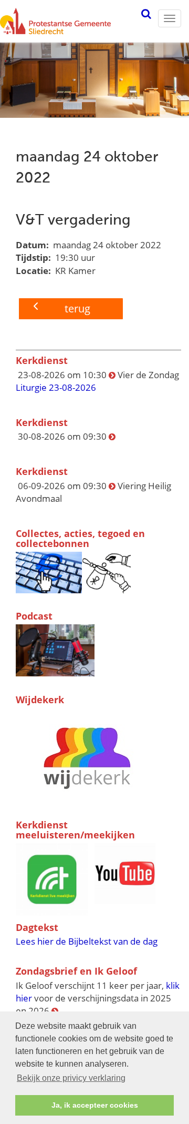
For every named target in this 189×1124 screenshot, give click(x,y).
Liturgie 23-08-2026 (56, 387)
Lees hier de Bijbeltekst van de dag (87, 941)
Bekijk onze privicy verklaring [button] (71, 1078)
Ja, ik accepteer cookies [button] (94, 1105)
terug (77, 308)
